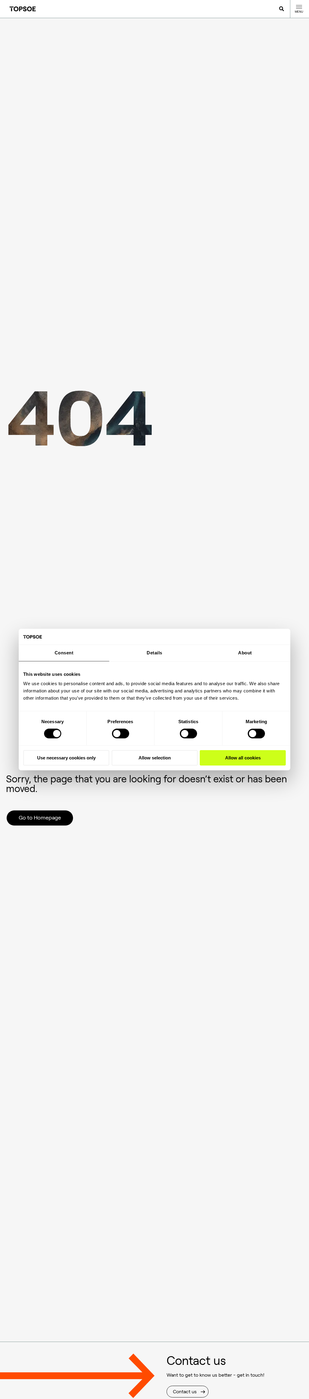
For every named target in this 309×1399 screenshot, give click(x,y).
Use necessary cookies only (66, 757)
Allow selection (155, 757)
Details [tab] (154, 652)
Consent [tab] (64, 652)
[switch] (120, 733)
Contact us (185, 1391)
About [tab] (245, 652)
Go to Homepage (40, 818)
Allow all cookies (243, 757)
